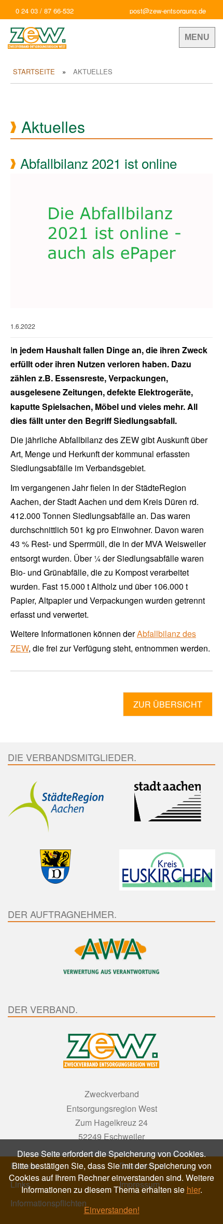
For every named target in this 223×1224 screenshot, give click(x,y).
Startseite (34, 71)
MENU (197, 37)
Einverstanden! (112, 1210)
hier (193, 1189)
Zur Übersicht (167, 704)
